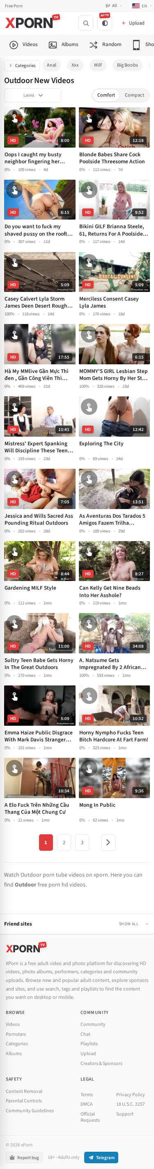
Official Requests (90, 1117)
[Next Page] (108, 842)
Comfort (106, 95)
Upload (88, 1053)
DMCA (86, 1104)
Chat (85, 1034)
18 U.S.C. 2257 (130, 1104)
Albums (14, 1053)
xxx (75, 65)
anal (51, 65)
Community (93, 1024)
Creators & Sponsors (101, 1063)
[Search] (85, 23)
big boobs (127, 65)
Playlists (89, 1043)
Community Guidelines (30, 1110)
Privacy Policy (130, 1094)
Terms (86, 1094)
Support (124, 1114)
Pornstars (16, 1034)
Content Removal (24, 1091)
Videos (13, 1024)
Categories (25, 66)
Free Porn (14, 6)
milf (98, 65)
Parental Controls (24, 1100)
